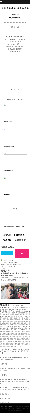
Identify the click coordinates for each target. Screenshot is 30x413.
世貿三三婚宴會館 (25, 316)
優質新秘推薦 (7, 194)
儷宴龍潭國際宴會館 (13, 319)
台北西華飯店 (23, 329)
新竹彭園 (22, 308)
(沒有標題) (3, 375)
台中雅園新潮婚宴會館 (9, 313)
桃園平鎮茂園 (21, 339)
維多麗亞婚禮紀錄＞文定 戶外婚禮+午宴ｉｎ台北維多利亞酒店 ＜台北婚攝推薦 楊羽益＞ (15, 381)
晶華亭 (18, 336)
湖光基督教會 (25, 343)
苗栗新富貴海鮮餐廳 (10, 344)
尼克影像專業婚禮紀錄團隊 (15, 37)
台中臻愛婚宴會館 (12, 324)
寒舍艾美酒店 (11, 333)
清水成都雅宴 (16, 343)
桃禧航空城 (19, 341)
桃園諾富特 (12, 341)
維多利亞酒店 (6, 316)
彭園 (16, 314)
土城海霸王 (17, 331)
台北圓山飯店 (14, 326)
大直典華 (23, 331)
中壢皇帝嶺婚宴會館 (14, 318)
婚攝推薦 (5, 305)
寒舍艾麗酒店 (10, 314)
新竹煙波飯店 (22, 334)
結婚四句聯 (4, 364)
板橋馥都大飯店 (12, 338)
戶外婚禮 (15, 308)
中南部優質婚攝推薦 (9, 146)
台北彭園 (21, 328)
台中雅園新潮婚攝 (23, 324)
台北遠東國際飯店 (21, 313)
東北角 (22, 336)
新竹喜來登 (14, 334)
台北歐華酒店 (6, 329)
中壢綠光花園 (24, 318)
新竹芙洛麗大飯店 (19, 311)
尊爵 (16, 333)
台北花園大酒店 (14, 329)
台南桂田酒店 (10, 331)
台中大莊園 (13, 323)
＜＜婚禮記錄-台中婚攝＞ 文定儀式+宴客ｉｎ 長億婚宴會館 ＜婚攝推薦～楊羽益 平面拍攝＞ (14, 351)
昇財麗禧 (13, 336)
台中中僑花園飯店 (21, 309)
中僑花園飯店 (10, 309)
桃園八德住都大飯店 (23, 338)
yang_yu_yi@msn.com (13, 264)
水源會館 (26, 341)
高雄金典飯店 (7, 346)
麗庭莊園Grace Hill (16, 346)
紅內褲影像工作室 (15, 41)
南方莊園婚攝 (22, 321)
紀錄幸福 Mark (15, 51)
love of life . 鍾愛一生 (15, 44)
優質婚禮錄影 (4, 394)
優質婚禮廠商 (15, 14)
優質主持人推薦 (8, 122)
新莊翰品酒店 (6, 336)
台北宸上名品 (22, 326)
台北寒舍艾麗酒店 (12, 328)
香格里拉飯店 (15, 316)
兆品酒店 (22, 319)
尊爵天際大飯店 (22, 333)
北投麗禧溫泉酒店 (12, 321)
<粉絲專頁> (8, 240)
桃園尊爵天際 (12, 339)
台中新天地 (20, 323)
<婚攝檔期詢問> (19, 235)
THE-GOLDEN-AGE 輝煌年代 (15, 39)
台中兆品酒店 (6, 323)
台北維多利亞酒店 (18, 305)
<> (8, 235)
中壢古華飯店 (4, 318)
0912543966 (13, 262)
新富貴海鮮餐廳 (6, 334)
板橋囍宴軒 (22, 314)
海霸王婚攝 (9, 343)
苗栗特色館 (20, 344)
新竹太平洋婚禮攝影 (15, 49)
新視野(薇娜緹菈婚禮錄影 (15, 46)
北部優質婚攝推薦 (8, 170)
